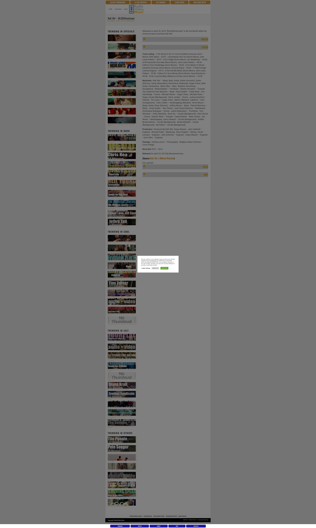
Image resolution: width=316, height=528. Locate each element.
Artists (140, 526)
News (177, 526)
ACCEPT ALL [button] (164, 268)
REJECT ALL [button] (155, 268)
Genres (158, 526)
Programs (120, 526)
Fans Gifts (196, 526)
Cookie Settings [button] (146, 268)
